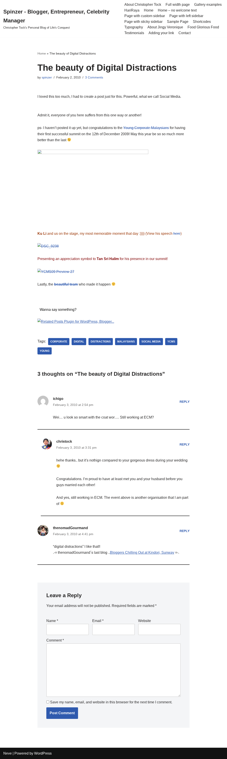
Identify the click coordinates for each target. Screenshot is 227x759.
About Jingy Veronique (165, 27)
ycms (171, 341)
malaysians (126, 341)
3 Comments (94, 77)
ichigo (58, 399)
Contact (184, 33)
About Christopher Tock (142, 4)
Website (144, 621)
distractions (101, 341)
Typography (133, 27)
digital (79, 341)
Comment (55, 640)
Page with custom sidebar (144, 16)
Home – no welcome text (177, 10)
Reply (185, 401)
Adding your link (161, 33)
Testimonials (134, 33)
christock (64, 441)
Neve (7, 753)
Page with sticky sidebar (143, 21)
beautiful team (66, 284)
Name (52, 621)
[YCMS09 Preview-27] (55, 272)
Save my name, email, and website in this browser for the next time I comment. (111, 702)
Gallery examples (208, 4)
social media (151, 341)
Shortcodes (202, 21)
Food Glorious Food (203, 27)
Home (148, 10)
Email (98, 621)
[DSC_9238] (48, 246)
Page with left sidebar (186, 16)
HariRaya (131, 10)
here (176, 233)
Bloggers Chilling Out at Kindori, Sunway (142, 552)
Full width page (178, 4)
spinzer (47, 77)
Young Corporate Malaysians (146, 128)
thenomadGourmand (70, 528)
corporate (58, 341)
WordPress (43, 753)
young (44, 350)
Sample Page (177, 21)
